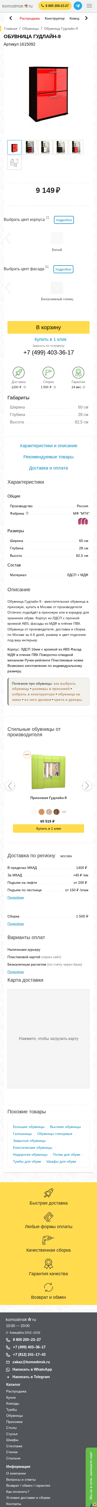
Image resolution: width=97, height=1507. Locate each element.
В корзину (48, 327)
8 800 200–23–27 (27, 1339)
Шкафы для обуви (61, 1161)
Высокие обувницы (65, 1127)
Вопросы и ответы (21, 1479)
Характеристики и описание (48, 445)
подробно (64, 220)
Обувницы (14, 1416)
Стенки (12, 1452)
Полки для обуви (66, 1154)
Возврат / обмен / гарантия (28, 1485)
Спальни (13, 1458)
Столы (11, 1428)
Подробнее (15, 897)
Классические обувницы (32, 1148)
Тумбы (11, 1410)
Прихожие (14, 1422)
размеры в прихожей (51, 689)
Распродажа (30, 18)
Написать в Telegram (31, 1377)
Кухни (11, 1397)
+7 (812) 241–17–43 (29, 1354)
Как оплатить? (17, 1492)
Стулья (12, 1434)
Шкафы (12, 1440)
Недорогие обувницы (30, 1154)
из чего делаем (37, 700)
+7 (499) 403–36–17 (29, 1347)
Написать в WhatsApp (32, 1369)
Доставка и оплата (48, 468)
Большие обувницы (29, 1127)
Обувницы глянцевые (54, 1134)
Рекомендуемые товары (48, 456)
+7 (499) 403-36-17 (48, 352)
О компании (16, 1473)
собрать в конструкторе (33, 694)
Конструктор (55, 18)
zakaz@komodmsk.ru (31, 1362)
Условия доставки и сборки (28, 1498)
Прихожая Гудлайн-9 (48, 798)
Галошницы (22, 1134)
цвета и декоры (68, 700)
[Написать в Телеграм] (78, 5)
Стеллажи (14, 1446)
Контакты (13, 1504)
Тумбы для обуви (27, 1161)
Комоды (76, 18)
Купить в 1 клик (48, 828)
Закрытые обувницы (29, 1141)
